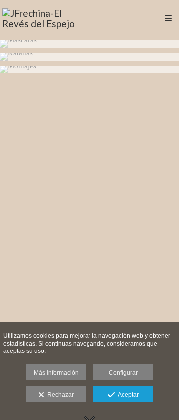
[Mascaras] (89, 44)
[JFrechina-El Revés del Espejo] (46, 18)
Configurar (123, 372)
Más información (56, 372)
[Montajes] (89, 69)
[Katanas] (89, 57)
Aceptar (127, 394)
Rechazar (59, 394)
